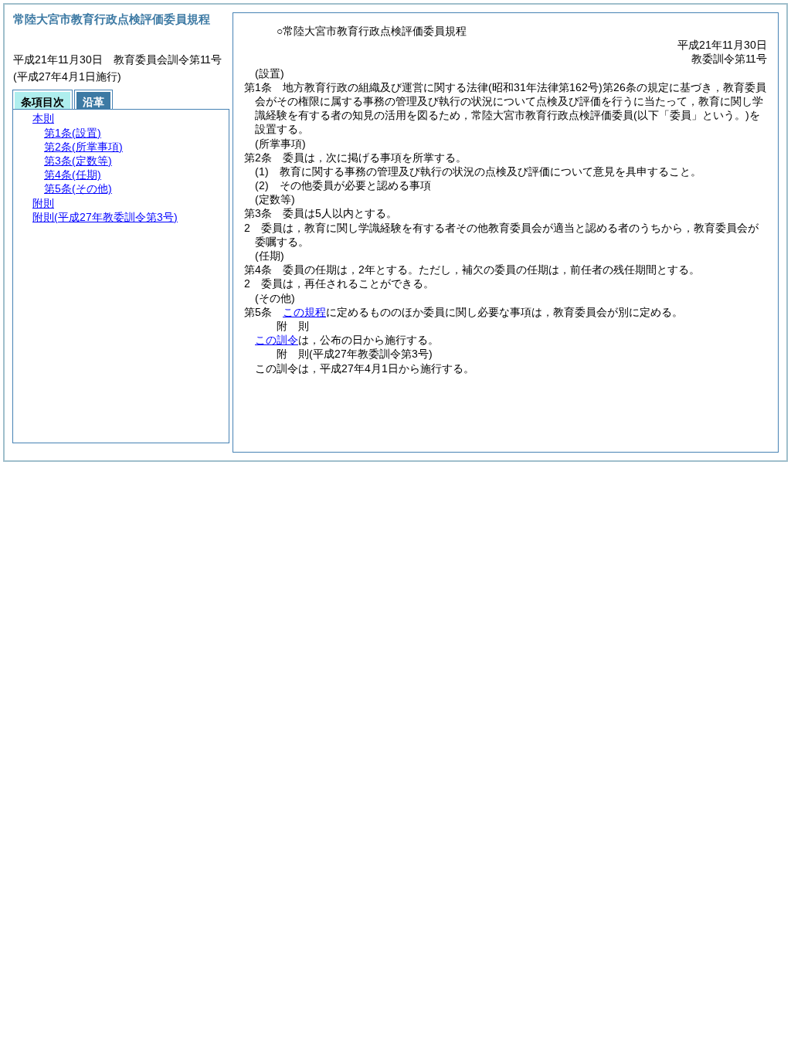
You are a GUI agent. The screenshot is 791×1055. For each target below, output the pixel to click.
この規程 (304, 312)
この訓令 (276, 340)
